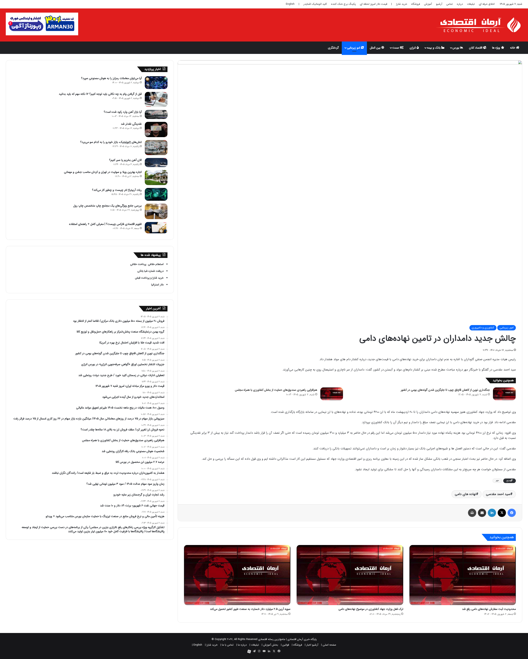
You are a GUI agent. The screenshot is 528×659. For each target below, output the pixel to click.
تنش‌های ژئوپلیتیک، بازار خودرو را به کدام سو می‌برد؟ (111, 142)
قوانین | (285, 645)
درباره (460, 4)
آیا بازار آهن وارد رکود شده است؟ (123, 112)
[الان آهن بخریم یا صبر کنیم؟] (156, 162)
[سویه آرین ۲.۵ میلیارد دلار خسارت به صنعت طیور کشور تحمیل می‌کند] (237, 575)
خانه (513, 47)
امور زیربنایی (507, 327)
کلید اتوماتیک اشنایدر (315, 4)
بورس (456, 47)
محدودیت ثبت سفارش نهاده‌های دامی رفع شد (489, 609)
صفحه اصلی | (328, 645)
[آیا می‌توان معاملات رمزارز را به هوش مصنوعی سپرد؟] (156, 82)
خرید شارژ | (211, 645)
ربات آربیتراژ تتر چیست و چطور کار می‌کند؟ (117, 190)
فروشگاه (415, 4)
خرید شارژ (401, 4)
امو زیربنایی (354, 47)
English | (197, 645)
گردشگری (333, 47)
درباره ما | (241, 645)
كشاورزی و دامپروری (483, 327)
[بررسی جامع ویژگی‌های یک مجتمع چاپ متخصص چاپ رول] (156, 211)
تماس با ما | (226, 645)
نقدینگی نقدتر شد (131, 124)
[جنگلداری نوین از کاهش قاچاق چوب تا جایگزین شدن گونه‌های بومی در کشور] (504, 393)
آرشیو (439, 4)
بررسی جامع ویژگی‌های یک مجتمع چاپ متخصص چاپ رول (107, 205)
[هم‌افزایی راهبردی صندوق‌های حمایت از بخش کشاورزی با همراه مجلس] (331, 393)
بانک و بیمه (434, 47)
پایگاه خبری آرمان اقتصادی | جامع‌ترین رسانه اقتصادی (287, 639)
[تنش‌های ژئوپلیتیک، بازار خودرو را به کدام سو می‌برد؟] (156, 147)
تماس (449, 4)
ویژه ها (496, 47)
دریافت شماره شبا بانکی (150, 271)
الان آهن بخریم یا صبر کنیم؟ (125, 160)
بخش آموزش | (270, 645)
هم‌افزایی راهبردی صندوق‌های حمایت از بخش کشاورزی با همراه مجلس (276, 390)
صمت (396, 47)
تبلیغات (471, 4)
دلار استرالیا (157, 285)
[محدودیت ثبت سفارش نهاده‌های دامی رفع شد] (462, 575)
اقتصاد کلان (476, 47)
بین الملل (375, 47)
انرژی (413, 47)
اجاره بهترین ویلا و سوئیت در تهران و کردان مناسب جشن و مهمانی (103, 172)
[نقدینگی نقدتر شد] (156, 129)
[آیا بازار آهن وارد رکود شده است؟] (156, 114)
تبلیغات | (254, 645)
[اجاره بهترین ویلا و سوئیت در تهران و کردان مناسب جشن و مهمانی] (156, 177)
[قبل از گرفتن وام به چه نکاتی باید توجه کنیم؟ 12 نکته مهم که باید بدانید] (156, 99)
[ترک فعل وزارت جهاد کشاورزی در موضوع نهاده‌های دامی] (350, 575)
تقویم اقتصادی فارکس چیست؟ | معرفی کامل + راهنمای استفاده (105, 224)
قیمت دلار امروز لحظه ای (373, 4)
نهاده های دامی (465, 494)
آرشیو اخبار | (311, 645)
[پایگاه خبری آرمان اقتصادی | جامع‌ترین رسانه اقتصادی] (479, 25)
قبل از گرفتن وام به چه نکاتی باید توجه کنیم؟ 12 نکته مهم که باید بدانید (100, 94)
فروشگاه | (297, 645)
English (290, 4)
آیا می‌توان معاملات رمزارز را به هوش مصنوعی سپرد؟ (111, 78)
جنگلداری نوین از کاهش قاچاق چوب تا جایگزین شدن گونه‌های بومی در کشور (445, 390)
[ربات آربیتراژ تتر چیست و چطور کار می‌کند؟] (156, 194)
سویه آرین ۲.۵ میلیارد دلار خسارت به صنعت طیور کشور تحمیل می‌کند (250, 609)
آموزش (428, 4)
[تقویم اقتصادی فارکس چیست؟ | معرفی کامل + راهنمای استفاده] (156, 227)
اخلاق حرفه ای (487, 4)
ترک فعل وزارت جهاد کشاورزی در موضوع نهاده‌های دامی (370, 609)
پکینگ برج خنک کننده (343, 4)
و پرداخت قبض (143, 278)
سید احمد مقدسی (498, 494)
